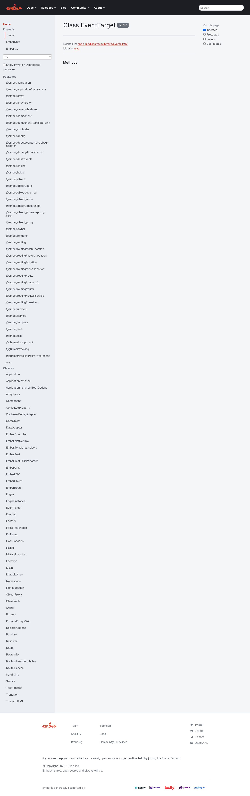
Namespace (13, 581)
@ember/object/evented (21, 192)
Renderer (12, 634)
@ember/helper (15, 172)
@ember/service (16, 315)
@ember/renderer (17, 235)
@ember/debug (15, 136)
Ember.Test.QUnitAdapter (22, 461)
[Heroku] (155, 789)
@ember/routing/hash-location (25, 249)
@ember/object (15, 179)
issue (115, 758)
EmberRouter (14, 487)
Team (74, 725)
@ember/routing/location (21, 262)
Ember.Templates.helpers (21, 447)
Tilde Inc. (74, 766)
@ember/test (14, 329)
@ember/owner (15, 229)
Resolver (11, 641)
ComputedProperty (18, 407)
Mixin (9, 567)
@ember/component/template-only (28, 122)
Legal (103, 734)
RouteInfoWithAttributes (21, 661)
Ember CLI (12, 48)
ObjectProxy (14, 594)
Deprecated (213, 43)
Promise (11, 614)
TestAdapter (14, 687)
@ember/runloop (16, 309)
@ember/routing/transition (22, 302)
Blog (63, 7)
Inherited (212, 30)
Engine (10, 494)
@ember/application (18, 82)
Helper (10, 547)
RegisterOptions (16, 627)
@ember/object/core (19, 185)
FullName (11, 534)
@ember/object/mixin (19, 199)
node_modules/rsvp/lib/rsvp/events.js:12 (103, 44)
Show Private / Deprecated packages (21, 67)
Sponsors (106, 725)
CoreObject (13, 421)
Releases (47, 7)
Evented (11, 514)
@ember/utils (14, 335)
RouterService (15, 668)
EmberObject (14, 481)
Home (7, 24)
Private (210, 39)
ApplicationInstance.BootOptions (26, 387)
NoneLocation (15, 587)
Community (78, 7)
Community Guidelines (113, 742)
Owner (10, 607)
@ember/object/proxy (20, 222)
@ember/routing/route (19, 275)
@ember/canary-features (21, 109)
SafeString (12, 674)
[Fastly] (170, 789)
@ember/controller (17, 129)
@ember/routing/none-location (25, 269)
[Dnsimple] (199, 789)
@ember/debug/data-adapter (24, 152)
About (98, 7)
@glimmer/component (19, 342)
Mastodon (201, 743)
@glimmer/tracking (17, 349)
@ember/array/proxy (19, 102)
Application (13, 374)
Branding (76, 742)
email (96, 758)
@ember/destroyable (19, 159)
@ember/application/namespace (26, 89)
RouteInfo (12, 654)
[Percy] (185, 789)
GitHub (199, 730)
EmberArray (13, 467)
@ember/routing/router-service (25, 295)
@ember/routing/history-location (26, 255)
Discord (199, 737)
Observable (13, 601)
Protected (212, 34)
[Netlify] (140, 789)
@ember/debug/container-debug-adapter (27, 144)
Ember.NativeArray (17, 441)
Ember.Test (13, 454)
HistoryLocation (16, 554)
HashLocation (15, 541)
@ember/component (19, 116)
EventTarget (13, 507)
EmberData (13, 41)
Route (10, 648)
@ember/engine (16, 166)
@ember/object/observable (23, 205)
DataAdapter (14, 427)
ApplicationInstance (18, 381)
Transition (12, 694)
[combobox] (27, 56)
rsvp (8, 362)
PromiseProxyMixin (18, 621)
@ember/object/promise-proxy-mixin (26, 214)
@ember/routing (16, 242)
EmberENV (13, 474)
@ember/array (15, 96)
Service (10, 681)
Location (11, 561)
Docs (30, 7)
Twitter (199, 724)
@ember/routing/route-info (22, 282)
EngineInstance (15, 501)
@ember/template (17, 322)
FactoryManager (16, 527)
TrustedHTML (15, 701)
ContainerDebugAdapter (21, 414)
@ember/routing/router (20, 289)
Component (13, 401)
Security (76, 734)
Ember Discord (171, 758)
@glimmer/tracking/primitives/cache (28, 355)
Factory (11, 521)
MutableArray (14, 574)
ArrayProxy (13, 394)
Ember (11, 35)
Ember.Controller (16, 434)
